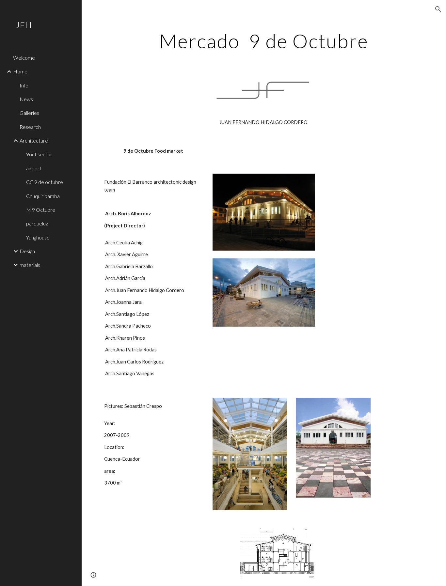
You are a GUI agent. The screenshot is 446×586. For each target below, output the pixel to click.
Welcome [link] (24, 57)
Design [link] (27, 251)
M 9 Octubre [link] (40, 210)
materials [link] (30, 265)
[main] (264, 40)
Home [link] (20, 71)
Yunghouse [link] (38, 237)
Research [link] (30, 127)
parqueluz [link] (37, 223)
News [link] (26, 99)
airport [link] (33, 168)
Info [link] (24, 85)
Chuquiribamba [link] (43, 196)
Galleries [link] (29, 113)
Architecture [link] (34, 140)
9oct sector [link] (39, 154)
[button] (438, 9)
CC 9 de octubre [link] (44, 182)
